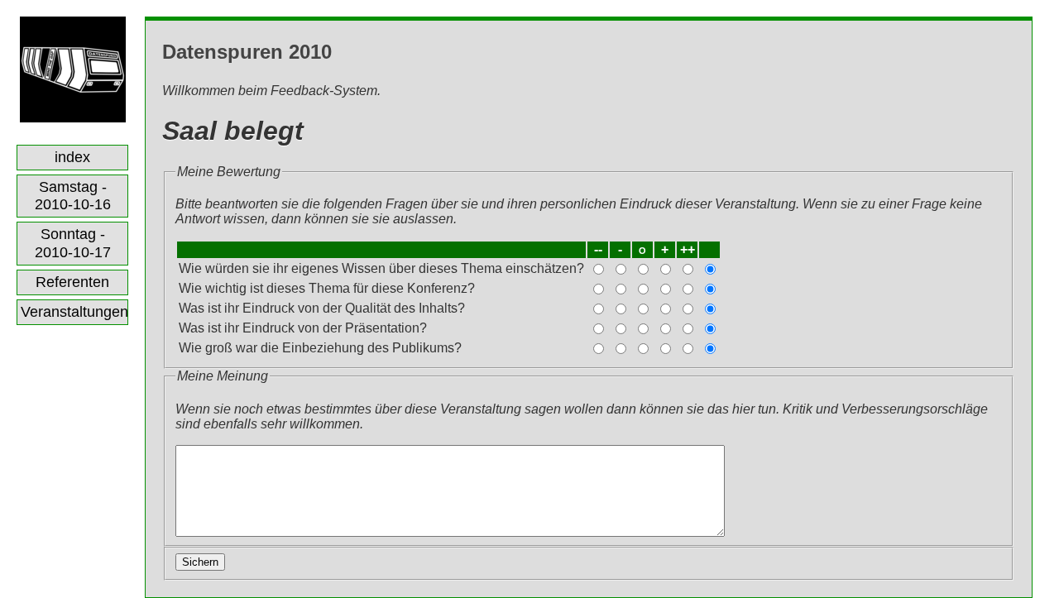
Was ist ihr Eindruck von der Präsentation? (303, 328)
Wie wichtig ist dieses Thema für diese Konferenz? (327, 288)
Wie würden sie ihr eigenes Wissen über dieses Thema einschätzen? (381, 268)
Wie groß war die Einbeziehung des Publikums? (320, 348)
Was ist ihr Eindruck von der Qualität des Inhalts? (322, 308)
